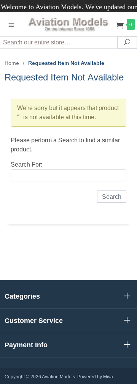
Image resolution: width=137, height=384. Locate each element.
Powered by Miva (95, 376)
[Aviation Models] (68, 24)
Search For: (26, 164)
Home (12, 63)
